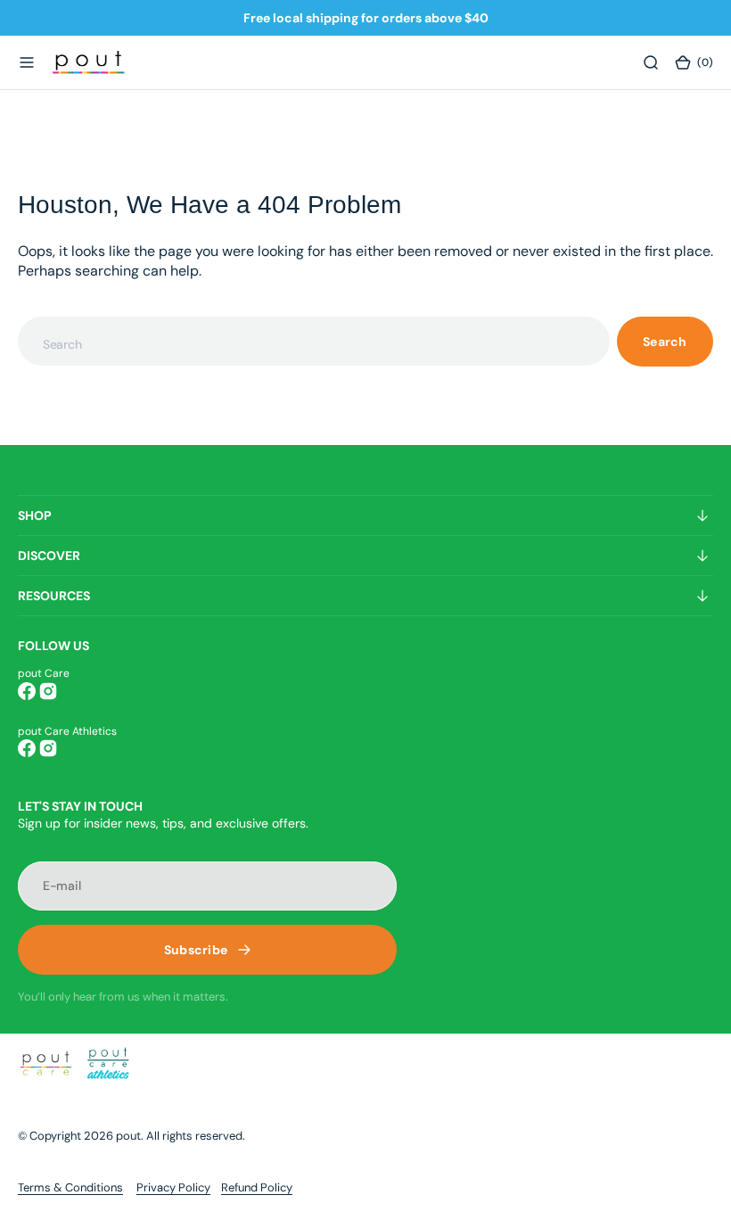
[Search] (651, 62)
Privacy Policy (173, 1187)
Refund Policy (256, 1187)
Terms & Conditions (70, 1187)
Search (665, 342)
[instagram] (48, 691)
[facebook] (27, 691)
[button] (27, 62)
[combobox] (314, 341)
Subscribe (196, 950)
